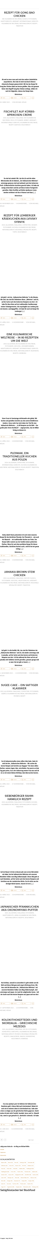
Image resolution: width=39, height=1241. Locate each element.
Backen (3, 1162)
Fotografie (32, 19)
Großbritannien (27, 346)
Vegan (3, 1187)
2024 (4, 118)
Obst (3, 1180)
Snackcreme (14, 1036)
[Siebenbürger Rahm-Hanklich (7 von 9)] (19, 839)
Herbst (26, 120)
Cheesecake (31, 1162)
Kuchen (15, 227)
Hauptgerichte (6, 21)
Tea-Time (16, 1183)
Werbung (22, 353)
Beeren (10, 1162)
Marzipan (10, 1177)
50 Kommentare (18, 894)
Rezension (34, 351)
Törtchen (23, 1183)
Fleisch (25, 19)
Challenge (19, 118)
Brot (16, 1162)
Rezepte (16, 353)
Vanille (30, 1183)
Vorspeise (24, 1038)
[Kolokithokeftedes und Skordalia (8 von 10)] (19, 1071)
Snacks (22, 1036)
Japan (16, 915)
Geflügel (17, 346)
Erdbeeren (31, 1165)
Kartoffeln (28, 1174)
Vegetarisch (25, 125)
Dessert (34, 225)
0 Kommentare (21, 203)
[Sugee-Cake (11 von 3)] (19, 728)
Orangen (9, 1180)
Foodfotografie (5, 1171)
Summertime (30, 1036)
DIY (27, 1029)
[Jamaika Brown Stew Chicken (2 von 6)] (19, 617)
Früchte (20, 1171)
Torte (15, 232)
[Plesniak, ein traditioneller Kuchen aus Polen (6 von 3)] (19, 502)
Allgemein (11, 118)
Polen (23, 467)
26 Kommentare (22, 1008)
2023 (5, 578)
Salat (3, 1183)
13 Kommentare (21, 673)
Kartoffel (15, 1031)
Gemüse (4, 1174)
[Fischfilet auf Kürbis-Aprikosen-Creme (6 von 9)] (19, 151)
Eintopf (27, 578)
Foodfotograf (30, 1168)
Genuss (11, 1174)
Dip (24, 1029)
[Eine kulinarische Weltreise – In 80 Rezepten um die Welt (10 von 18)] (19, 385)
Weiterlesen (18, 94)
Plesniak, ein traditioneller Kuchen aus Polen (20, 456)
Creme (11, 1165)
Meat (17, 1177)
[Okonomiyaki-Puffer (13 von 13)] (19, 950)
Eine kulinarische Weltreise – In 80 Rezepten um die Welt (19, 337)
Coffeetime (26, 225)
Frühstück (27, 1171)
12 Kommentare (18, 322)
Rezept (34, 23)
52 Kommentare (17, 1129)
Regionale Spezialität (23, 229)
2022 (2, 691)
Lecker (3, 1177)
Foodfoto (22, 1168)
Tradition (19, 26)
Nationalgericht (25, 23)
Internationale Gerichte (29, 21)
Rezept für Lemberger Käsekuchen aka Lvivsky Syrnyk (19, 218)
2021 (6, 913)
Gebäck (4, 693)
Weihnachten (27, 1187)
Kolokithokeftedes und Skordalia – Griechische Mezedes (19, 1023)
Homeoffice (6, 1031)
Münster (33, 1177)
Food (15, 1168)
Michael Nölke (21, 102)
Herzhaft (15, 21)
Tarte (9, 1183)
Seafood (17, 125)
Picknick (17, 696)
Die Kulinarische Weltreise (12, 19)
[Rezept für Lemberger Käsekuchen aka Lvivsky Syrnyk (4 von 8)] (19, 264)
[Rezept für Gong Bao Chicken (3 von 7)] (19, 52)
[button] (5, 98)
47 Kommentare (18, 784)
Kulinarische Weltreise (10, 23)
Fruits (13, 1171)
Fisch (12, 120)
